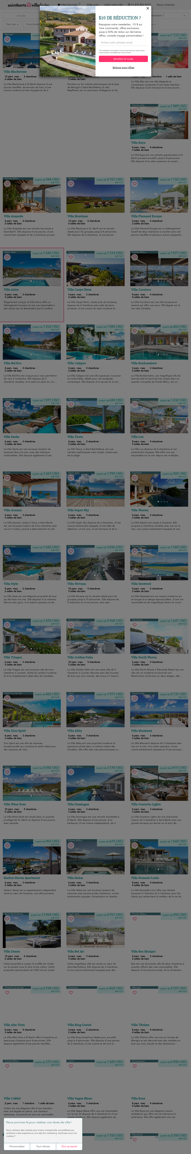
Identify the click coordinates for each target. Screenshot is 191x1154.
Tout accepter (69, 1146)
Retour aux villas (123, 67)
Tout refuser (43, 1146)
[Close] (147, 9)
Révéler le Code (123, 59)
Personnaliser (17, 1146)
